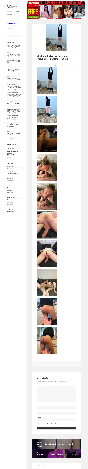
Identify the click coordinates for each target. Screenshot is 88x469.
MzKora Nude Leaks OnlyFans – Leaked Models (13, 134)
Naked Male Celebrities (12, 151)
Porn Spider (9, 152)
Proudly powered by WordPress (44, 465)
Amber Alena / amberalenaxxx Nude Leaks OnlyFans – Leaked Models (13, 55)
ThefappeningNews (11, 147)
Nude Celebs (10, 202)
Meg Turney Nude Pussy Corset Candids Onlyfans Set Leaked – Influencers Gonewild (13, 46)
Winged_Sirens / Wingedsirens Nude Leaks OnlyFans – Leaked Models (13, 51)
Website (39, 417)
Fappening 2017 (10, 183)
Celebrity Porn (10, 176)
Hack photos (10, 187)
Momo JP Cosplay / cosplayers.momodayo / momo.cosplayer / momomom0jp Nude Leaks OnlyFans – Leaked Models (14, 129)
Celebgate (9, 168)
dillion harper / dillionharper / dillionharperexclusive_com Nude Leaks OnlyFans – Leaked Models (14, 123)
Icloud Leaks (10, 192)
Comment (40, 385)
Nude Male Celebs (11, 154)
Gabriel (47, 364)
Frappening (9, 185)
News (8, 199)
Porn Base (9, 155)
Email (39, 411)
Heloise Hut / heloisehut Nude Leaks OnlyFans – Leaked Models (14, 137)
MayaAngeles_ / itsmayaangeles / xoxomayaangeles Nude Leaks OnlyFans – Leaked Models (14, 95)
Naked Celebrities (11, 197)
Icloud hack (9, 190)
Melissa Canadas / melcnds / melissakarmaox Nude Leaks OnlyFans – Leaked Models (13, 83)
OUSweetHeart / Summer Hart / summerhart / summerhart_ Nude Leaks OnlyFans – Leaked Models (13, 105)
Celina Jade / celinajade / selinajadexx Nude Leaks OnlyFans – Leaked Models (14, 100)
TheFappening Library (12, 7)
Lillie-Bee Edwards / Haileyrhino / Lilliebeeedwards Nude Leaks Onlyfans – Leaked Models (14, 91)
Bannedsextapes (10, 166)
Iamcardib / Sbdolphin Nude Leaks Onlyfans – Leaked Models (14, 79)
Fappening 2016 (10, 180)
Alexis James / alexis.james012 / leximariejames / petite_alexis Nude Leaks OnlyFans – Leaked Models (13, 60)
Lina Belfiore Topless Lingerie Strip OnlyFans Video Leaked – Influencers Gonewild (13, 66)
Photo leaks (9, 207)
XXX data (9, 157)
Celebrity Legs (10, 148)
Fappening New (10, 150)
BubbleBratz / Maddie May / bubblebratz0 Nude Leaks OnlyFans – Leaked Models (13, 70)
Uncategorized (10, 211)
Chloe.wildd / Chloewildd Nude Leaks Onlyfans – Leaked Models (14, 87)
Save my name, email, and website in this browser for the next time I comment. (56, 423)
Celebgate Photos (11, 171)
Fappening (9, 21)
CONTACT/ (11, 28)
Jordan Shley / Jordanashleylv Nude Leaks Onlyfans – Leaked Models (13, 75)
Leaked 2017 (10, 195)
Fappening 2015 (10, 178)
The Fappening (10, 209)
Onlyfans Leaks (10, 204)
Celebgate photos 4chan (12, 173)
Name (38, 405)
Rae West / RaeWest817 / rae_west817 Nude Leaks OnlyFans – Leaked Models (12, 118)
